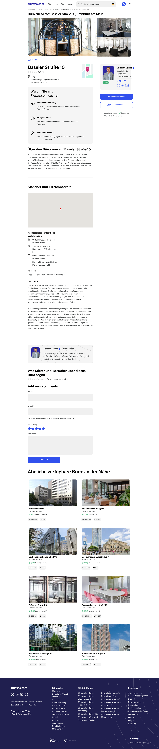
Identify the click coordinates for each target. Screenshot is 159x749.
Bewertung (32, 425)
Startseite (31, 10)
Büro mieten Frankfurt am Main (62, 10)
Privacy (31, 701)
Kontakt (131, 717)
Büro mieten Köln (108, 696)
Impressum (133, 714)
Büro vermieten (67, 4)
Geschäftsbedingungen (19, 701)
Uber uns (132, 724)
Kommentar (32, 434)
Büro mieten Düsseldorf (88, 717)
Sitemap (39, 701)
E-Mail (30, 406)
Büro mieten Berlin (85, 693)
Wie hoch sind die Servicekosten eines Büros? (60, 714)
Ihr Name (32, 391)
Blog (130, 699)
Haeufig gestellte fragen (138, 711)
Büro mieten (53, 4)
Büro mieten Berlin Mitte (88, 714)
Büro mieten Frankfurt (87, 720)
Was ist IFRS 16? (59, 708)
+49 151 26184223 (124, 4)
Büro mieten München (110, 699)
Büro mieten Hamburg (110, 693)
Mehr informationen (116, 97)
